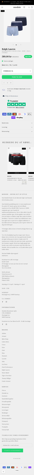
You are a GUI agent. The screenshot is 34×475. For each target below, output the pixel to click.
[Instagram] (6, 302)
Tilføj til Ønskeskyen (11, 96)
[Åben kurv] (32, 7)
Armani (4, 336)
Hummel (4, 356)
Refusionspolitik (6, 418)
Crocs (3, 344)
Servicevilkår (6, 415)
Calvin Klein (5, 342)
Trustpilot (5, 427)
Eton (3, 347)
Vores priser (5, 424)
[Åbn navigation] (2, 7)
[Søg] (29, 7)
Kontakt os (5, 393)
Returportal (5, 407)
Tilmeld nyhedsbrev (12, 450)
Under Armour (6, 381)
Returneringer (6, 404)
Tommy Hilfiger (6, 378)
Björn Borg (5, 339)
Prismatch (5, 421)
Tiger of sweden (6, 375)
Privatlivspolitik (6, 401)
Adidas (4, 333)
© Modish (17, 458)
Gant (3, 350)
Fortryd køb (5, 429)
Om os (4, 390)
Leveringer (5, 410)
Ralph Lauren (6, 370)
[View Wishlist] (24, 7)
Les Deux (4, 364)
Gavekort (4, 396)
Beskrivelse (5, 123)
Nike (3, 361)
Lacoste (4, 358)
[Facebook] (2, 302)
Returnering (5, 131)
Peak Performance (7, 367)
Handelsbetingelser (7, 399)
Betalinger (5, 413)
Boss (3, 353)
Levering (4, 127)
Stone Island (5, 373)
